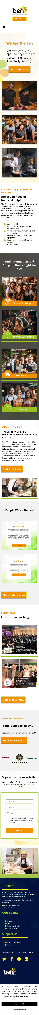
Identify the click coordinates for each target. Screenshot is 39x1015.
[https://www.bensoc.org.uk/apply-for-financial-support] (19, 291)
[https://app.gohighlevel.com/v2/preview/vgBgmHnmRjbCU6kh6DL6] (19, 639)
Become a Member (14, 942)
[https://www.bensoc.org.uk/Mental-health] (19, 324)
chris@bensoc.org (10, 905)
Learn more (25, 996)
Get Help (10, 921)
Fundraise (10, 945)
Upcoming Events (13, 926)
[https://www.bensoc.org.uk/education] (19, 397)
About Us (10, 923)
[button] (4, 27)
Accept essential (19, 1010)
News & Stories (12, 928)
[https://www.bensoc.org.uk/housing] (19, 363)
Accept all (19, 1004)
